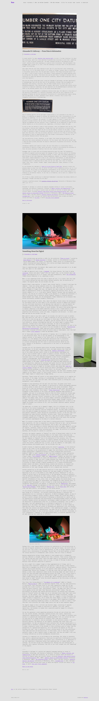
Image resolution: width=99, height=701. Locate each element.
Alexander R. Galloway (30, 54)
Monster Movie (33, 583)
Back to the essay (27, 200)
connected (25, 273)
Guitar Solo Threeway (29, 486)
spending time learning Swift (45, 58)
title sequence (35, 331)
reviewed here (26, 196)
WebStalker (64, 483)
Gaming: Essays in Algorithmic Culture (32, 193)
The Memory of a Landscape (52, 582)
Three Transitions (54, 390)
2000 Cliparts (53, 456)
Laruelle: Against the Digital (50, 181)
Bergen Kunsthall (41, 260)
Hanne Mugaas (27, 260)
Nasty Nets (63, 486)
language (46, 271)
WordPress (86, 697)
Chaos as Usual (64, 258)
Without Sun (50, 486)
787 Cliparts (36, 456)
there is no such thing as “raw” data (52, 166)
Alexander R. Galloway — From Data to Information (41, 51)
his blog (37, 197)
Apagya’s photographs (58, 350)
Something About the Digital (33, 251)
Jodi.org (29, 485)
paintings (61, 447)
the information (71, 274)
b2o (12, 2)
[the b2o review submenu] (59, 2)
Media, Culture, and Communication (61, 188)
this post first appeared (52, 197)
